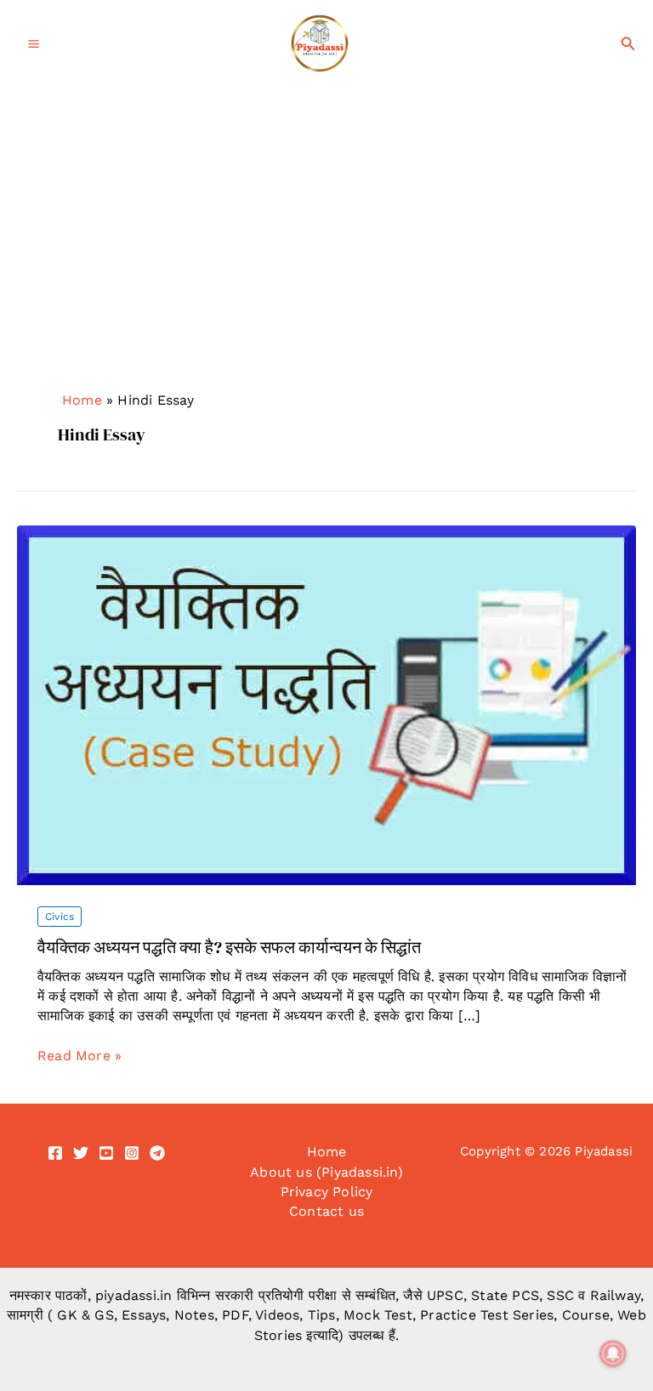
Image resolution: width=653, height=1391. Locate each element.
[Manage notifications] (613, 1353)
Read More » (79, 1056)
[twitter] (80, 1153)
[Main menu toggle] (33, 43)
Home (82, 400)
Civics (59, 917)
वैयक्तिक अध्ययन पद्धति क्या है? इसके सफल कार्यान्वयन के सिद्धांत (229, 947)
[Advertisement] (326, 215)
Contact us (326, 1211)
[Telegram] (157, 1153)
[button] (628, 43)
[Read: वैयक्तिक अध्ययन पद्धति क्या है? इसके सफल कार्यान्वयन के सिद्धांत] (326, 704)
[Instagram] (131, 1153)
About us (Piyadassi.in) (326, 1172)
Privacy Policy (327, 1192)
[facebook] (55, 1153)
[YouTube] (106, 1153)
